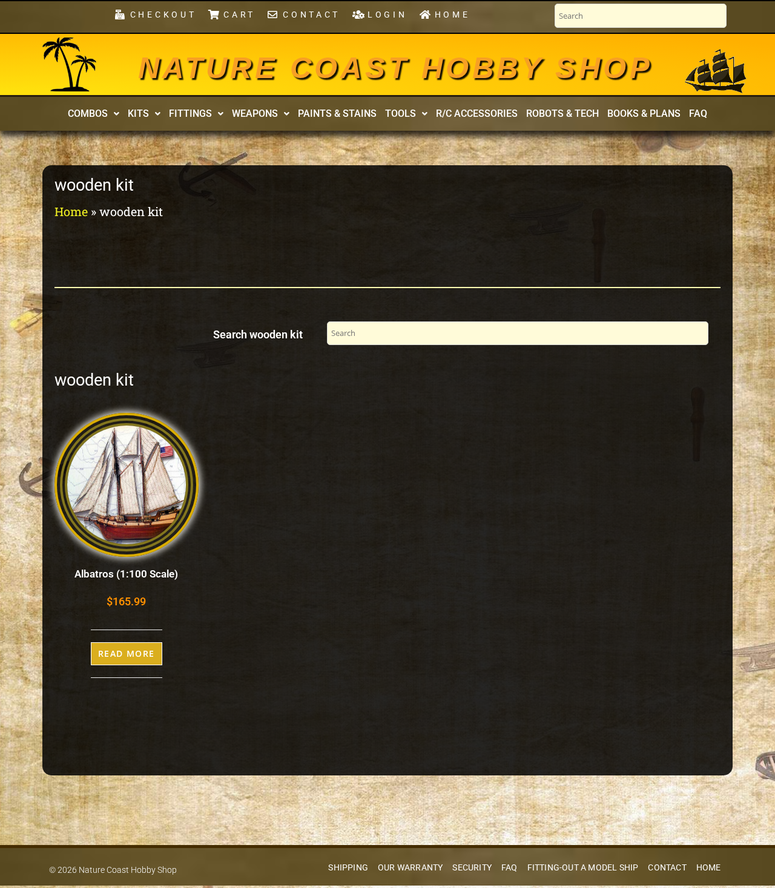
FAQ (698, 113)
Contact (667, 868)
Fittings (190, 113)
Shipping (348, 868)
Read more (126, 653)
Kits (138, 113)
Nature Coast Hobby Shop (395, 67)
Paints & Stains (337, 113)
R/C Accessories (477, 113)
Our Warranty (410, 868)
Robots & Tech (562, 113)
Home (71, 211)
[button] (93, 114)
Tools (400, 113)
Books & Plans (644, 113)
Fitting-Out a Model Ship (583, 868)
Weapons (255, 113)
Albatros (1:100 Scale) (126, 574)
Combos (88, 113)
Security (472, 868)
